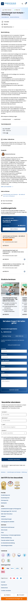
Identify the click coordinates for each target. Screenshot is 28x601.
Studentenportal (5, 495)
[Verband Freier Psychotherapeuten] (3, 555)
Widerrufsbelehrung (6, 537)
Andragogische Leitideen (7, 521)
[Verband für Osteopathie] (19, 555)
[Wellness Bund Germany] (25, 555)
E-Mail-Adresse (5, 360)
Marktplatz (4, 503)
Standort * (4, 430)
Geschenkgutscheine (6, 545)
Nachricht (3, 378)
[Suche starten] (22, 3)
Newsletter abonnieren (14, 459)
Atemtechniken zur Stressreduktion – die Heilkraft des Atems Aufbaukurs (13, 264)
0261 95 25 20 (7, 332)
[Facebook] (17, 578)
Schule (2, 372)
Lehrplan (3, 516)
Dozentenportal (5, 498)
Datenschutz (4, 587)
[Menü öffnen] (2, 3)
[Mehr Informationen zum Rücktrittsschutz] (13, 27)
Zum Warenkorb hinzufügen (13, 598)
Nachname (4, 354)
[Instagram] (10, 578)
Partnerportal (4, 500)
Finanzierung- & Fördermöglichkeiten (11, 535)
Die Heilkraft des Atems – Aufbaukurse (11, 221)
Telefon (3, 366)
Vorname (3, 348)
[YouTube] (14, 578)
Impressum (4, 585)
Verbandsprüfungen (6, 519)
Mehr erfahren (14, 229)
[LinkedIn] (20, 578)
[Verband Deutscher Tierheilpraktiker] (13, 555)
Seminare (3, 472)
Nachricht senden (14, 390)
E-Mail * (4, 424)
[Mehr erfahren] (24, 259)
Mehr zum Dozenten (6, 186)
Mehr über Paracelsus (6, 514)
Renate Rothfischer (14, 17)
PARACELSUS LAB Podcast (7, 527)
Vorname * (4, 412)
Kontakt (3, 582)
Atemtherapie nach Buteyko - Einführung (17, 472)
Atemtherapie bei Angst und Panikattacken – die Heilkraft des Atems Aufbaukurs (13, 252)
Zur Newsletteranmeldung (8, 543)
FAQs (2, 532)
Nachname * (5, 418)
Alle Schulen (4, 530)
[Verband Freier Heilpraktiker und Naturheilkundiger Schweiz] (9, 561)
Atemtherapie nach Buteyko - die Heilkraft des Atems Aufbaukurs (14, 195)
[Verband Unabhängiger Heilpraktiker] (8, 555)
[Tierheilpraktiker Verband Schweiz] (3, 561)
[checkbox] (2, 437)
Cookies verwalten (6, 590)
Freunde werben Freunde (7, 540)
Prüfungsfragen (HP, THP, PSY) (9, 511)
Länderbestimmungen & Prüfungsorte (11, 508)
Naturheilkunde (5, 17)
